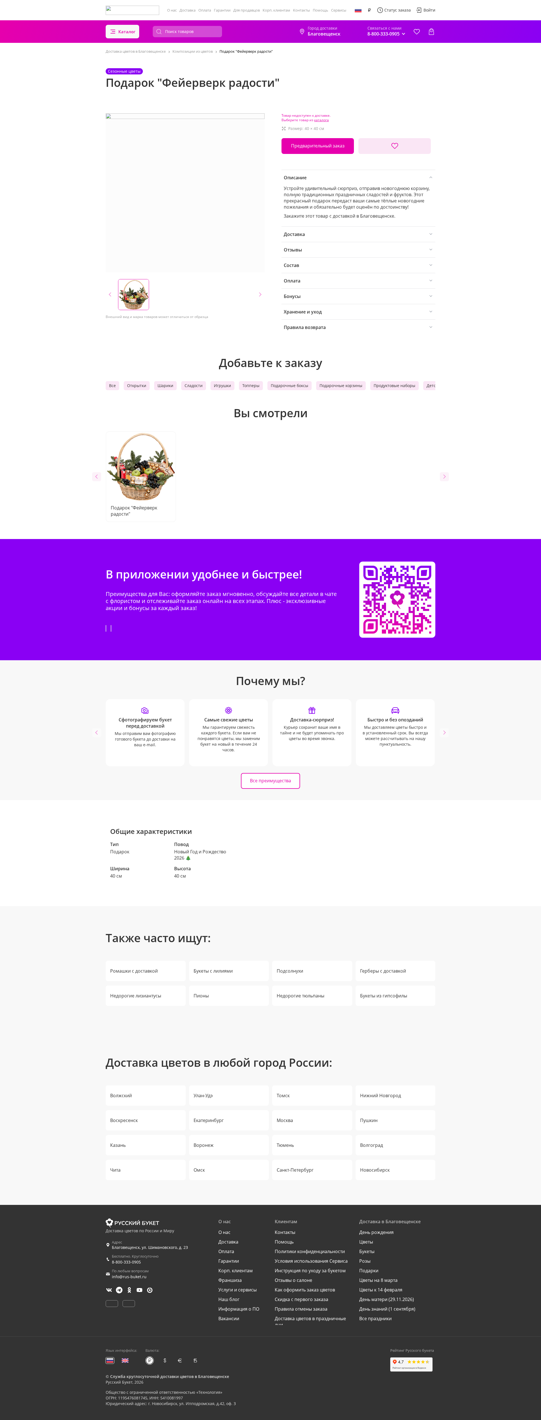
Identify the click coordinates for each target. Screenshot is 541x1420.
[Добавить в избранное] (394, 146)
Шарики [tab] (165, 385)
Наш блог (229, 1299)
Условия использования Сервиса (311, 1261)
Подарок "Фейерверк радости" (134, 511)
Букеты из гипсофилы (383, 996)
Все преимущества (270, 781)
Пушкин (369, 1120)
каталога (321, 120)
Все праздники (375, 1318)
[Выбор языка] (358, 10)
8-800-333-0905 (126, 1262)
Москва (285, 1120)
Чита (115, 1170)
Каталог (127, 31)
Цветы (366, 1242)
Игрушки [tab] (222, 385)
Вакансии (228, 1318)
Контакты (301, 10)
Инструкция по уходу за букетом (310, 1270)
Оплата (204, 10)
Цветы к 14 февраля (380, 1290)
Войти (429, 10)
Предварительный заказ (318, 146)
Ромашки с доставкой (134, 971)
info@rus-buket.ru (129, 1276)
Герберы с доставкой (383, 971)
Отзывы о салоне (293, 1280)
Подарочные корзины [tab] (341, 385)
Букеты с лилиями (213, 971)
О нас (172, 10)
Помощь (320, 10)
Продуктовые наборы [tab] (394, 385)
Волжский (121, 1095)
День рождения (376, 1232)
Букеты (366, 1251)
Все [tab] (112, 385)
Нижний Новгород (380, 1095)
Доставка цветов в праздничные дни (310, 1321)
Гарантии (222, 10)
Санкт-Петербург (295, 1170)
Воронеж (204, 1145)
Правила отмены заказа (301, 1309)
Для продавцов (246, 10)
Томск (283, 1095)
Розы (365, 1261)
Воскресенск (124, 1120)
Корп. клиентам (276, 10)
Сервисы (338, 10)
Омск (199, 1170)
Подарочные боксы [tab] (289, 385)
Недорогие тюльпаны (300, 996)
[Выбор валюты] (369, 10)
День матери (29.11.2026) (386, 1299)
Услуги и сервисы (237, 1290)
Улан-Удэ (203, 1095)
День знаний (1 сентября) (387, 1309)
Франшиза (230, 1280)
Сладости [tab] (194, 385)
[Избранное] (417, 32)
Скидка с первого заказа (301, 1299)
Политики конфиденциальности (310, 1251)
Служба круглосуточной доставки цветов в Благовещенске (169, 1376)
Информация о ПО (238, 1309)
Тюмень (285, 1145)
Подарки (368, 1270)
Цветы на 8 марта (378, 1280)
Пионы (201, 996)
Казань (118, 1145)
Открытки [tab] (136, 385)
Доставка (187, 10)
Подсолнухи (290, 971)
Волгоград (371, 1145)
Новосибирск (375, 1170)
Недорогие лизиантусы (135, 996)
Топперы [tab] (251, 385)
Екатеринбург (209, 1120)
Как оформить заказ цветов (305, 1290)
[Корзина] (431, 32)
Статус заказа (397, 10)
